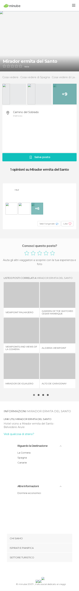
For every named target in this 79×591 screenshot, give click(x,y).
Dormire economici (29, 493)
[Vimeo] (43, 570)
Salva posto (42, 157)
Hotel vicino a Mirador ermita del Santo (29, 423)
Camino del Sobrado (26, 112)
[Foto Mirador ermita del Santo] (39, 41)
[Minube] (12, 5)
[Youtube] (48, 570)
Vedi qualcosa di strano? (19, 434)
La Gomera (23, 452)
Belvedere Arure (14, 427)
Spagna (22, 457)
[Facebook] (34, 570)
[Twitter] (38, 570)
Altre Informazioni (28, 486)
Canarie (22, 462)
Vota (26, 67)
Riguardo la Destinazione (32, 445)
